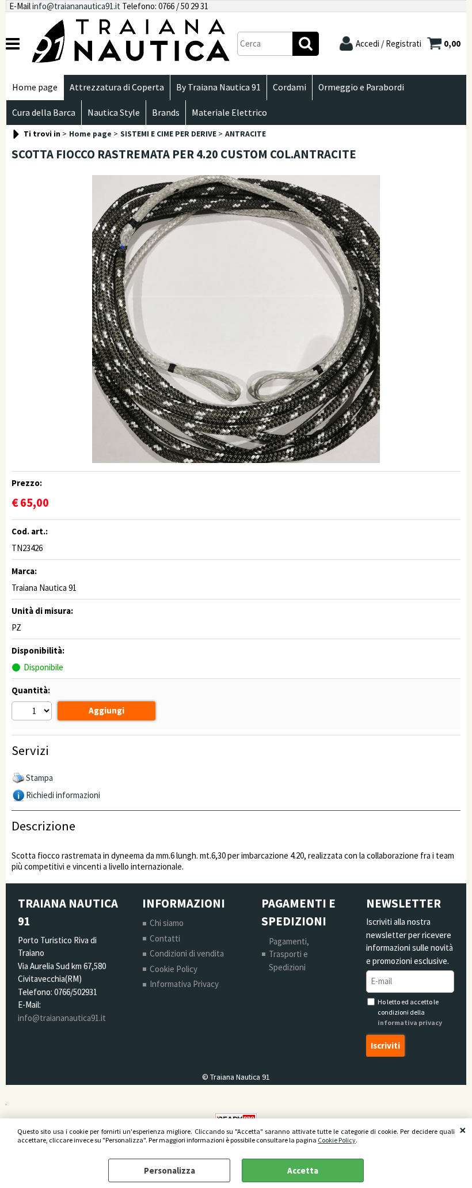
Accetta (302, 1170)
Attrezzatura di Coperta (117, 87)
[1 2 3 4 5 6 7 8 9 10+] (33, 712)
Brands (166, 112)
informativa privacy (410, 1022)
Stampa (39, 777)
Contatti (165, 938)
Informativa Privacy (184, 983)
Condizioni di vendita (187, 953)
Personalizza (169, 1170)
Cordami (289, 87)
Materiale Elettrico (229, 112)
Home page (35, 87)
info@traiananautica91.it (76, 6)
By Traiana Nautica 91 (218, 87)
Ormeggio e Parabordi (361, 87)
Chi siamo (167, 922)
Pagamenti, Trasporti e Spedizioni (289, 954)
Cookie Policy (337, 1140)
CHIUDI (462, 1130)
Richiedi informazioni (63, 795)
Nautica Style (113, 112)
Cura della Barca (43, 112)
